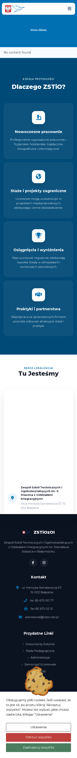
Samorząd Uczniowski (40, 664)
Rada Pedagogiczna (40, 651)
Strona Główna (38, 30)
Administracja (40, 657)
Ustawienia (38, 727)
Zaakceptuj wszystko (38, 747)
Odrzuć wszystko (39, 737)
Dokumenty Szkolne (40, 644)
